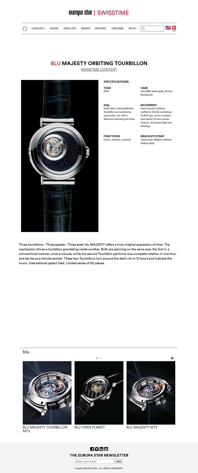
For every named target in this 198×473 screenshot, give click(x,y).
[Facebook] (92, 448)
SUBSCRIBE (117, 28)
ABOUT (132, 28)
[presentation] (25, 358)
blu (26, 352)
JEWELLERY (69, 28)
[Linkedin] (101, 448)
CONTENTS (38, 28)
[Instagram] (97, 448)
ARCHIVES (100, 28)
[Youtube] (106, 448)
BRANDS (85, 28)
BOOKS (54, 28)
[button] (97, 358)
